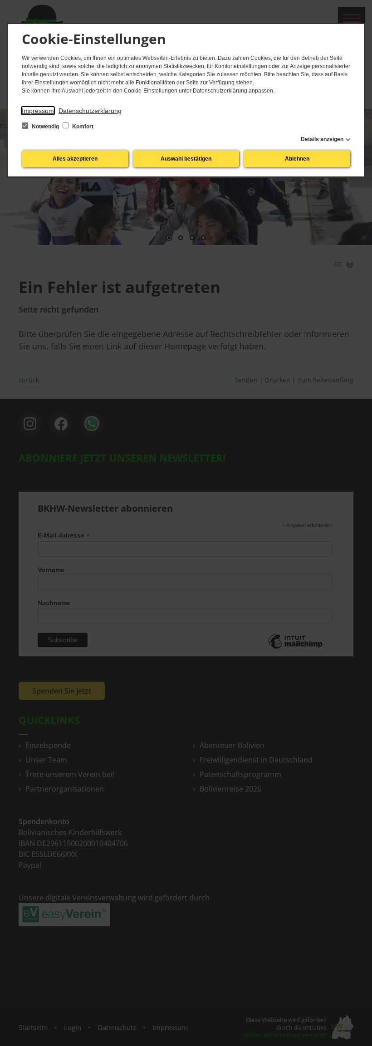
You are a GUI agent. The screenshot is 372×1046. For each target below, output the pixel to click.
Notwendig (45, 126)
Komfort (82, 126)
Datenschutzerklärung (90, 110)
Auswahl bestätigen (186, 159)
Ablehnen (297, 159)
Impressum (38, 110)
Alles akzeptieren (75, 159)
